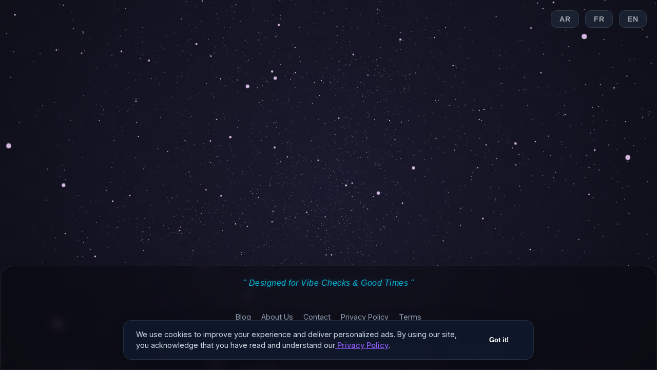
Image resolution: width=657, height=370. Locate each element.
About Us (277, 316)
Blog (243, 316)
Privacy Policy (365, 316)
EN (633, 19)
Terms (410, 316)
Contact (317, 316)
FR (599, 19)
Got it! (499, 340)
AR (564, 19)
